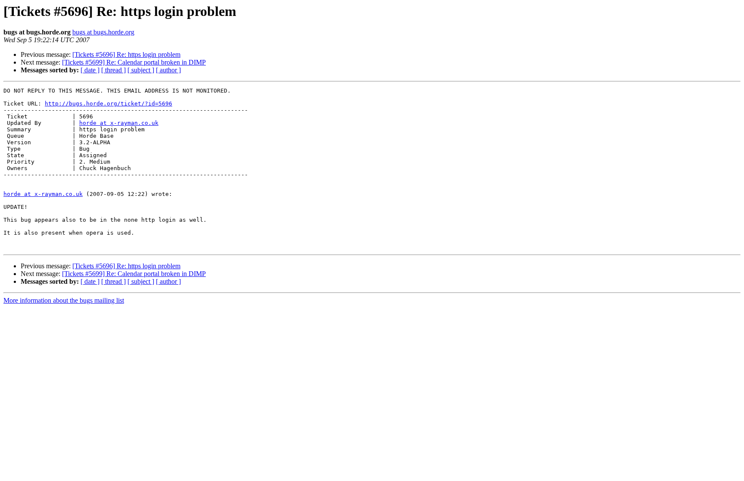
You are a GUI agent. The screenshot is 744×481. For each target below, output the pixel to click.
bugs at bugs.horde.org (103, 32)
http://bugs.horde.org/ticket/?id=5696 (108, 103)
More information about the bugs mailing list (63, 300)
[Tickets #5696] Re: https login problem (126, 54)
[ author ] (168, 70)
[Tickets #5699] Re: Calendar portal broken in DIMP (134, 62)
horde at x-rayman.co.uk (118, 123)
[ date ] (90, 70)
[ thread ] (113, 70)
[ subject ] (140, 70)
